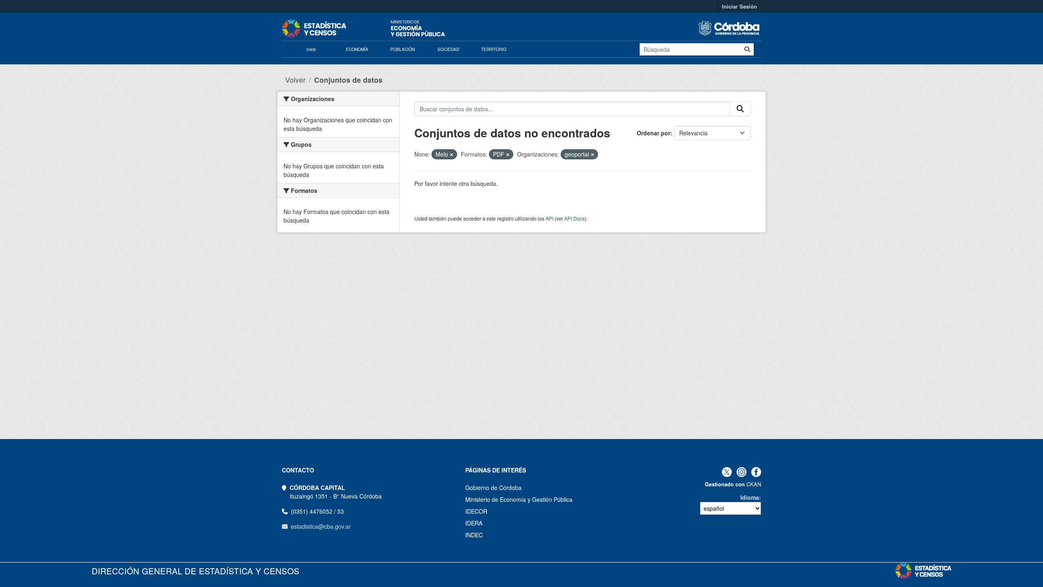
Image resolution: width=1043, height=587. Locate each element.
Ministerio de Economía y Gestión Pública (518, 499)
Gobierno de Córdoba (493, 487)
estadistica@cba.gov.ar (321, 526)
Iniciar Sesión (739, 6)
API (549, 218)
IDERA (473, 523)
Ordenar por (653, 133)
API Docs (574, 218)
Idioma (749, 497)
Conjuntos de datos (348, 80)
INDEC (474, 535)
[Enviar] (747, 49)
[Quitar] (451, 154)
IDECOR (476, 511)
